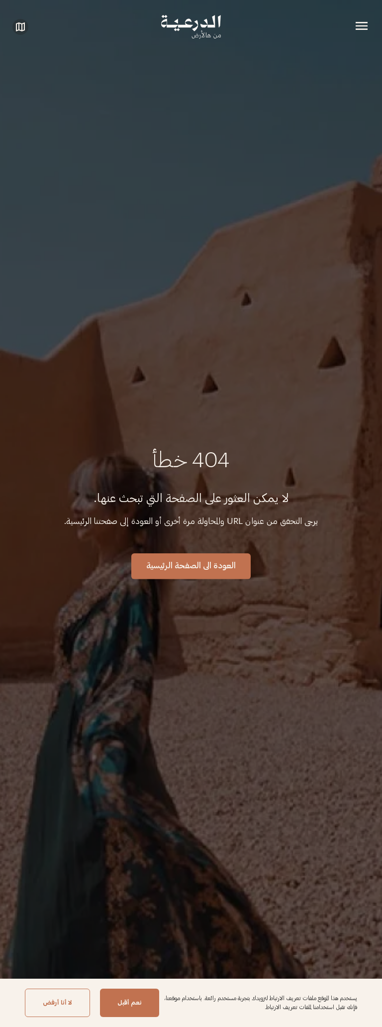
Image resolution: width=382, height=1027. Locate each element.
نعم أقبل (129, 1003)
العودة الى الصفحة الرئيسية (191, 566)
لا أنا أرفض (57, 1003)
